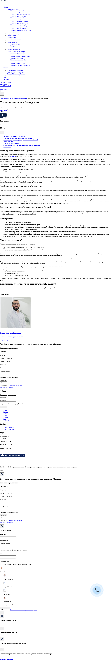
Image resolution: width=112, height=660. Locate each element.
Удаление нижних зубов (17, 63)
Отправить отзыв (5, 608)
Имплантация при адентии (18, 28)
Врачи (5, 69)
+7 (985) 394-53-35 (9, 429)
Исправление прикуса (13, 34)
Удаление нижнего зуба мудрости (20, 62)
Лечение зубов (11, 37)
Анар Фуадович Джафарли (15, 70)
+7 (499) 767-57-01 (5, 82)
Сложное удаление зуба (17, 53)
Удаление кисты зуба (16, 58)
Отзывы (6, 67)
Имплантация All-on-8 (17, 13)
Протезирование (12, 42)
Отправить (3, 380)
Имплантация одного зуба (18, 25)
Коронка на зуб (15, 48)
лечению (13, 156)
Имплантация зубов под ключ (19, 21)
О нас (5, 4)
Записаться (3, 84)
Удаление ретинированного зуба (20, 65)
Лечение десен (11, 35)
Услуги (6, 7)
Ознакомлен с (19, 610)
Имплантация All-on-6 (17, 11)
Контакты (6, 79)
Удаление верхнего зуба (17, 55)
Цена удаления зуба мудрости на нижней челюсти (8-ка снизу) (22, 145)
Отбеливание (11, 41)
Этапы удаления (8, 141)
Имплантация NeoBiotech (18, 16)
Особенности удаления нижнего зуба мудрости (18, 138)
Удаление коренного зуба (18, 60)
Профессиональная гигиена (15, 49)
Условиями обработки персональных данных (11, 386)
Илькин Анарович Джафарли (16, 72)
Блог (5, 77)
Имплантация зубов (13, 9)
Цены (5, 6)
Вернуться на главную (6, 626)
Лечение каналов (15, 39)
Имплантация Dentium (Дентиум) (20, 14)
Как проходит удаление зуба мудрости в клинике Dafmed (21, 140)
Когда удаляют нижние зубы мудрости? (15, 136)
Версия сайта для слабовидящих (14, 455)
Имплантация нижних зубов (19, 23)
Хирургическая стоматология (16, 51)
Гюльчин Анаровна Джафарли (16, 76)
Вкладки (13, 46)
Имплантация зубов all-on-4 (18, 18)
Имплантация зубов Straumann (19, 20)
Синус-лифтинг (15, 32)
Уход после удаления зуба (11, 143)
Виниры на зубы (15, 44)
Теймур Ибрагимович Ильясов (16, 74)
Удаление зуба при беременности (20, 56)
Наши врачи (7, 147)
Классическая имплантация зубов (20, 30)
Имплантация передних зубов (19, 27)
